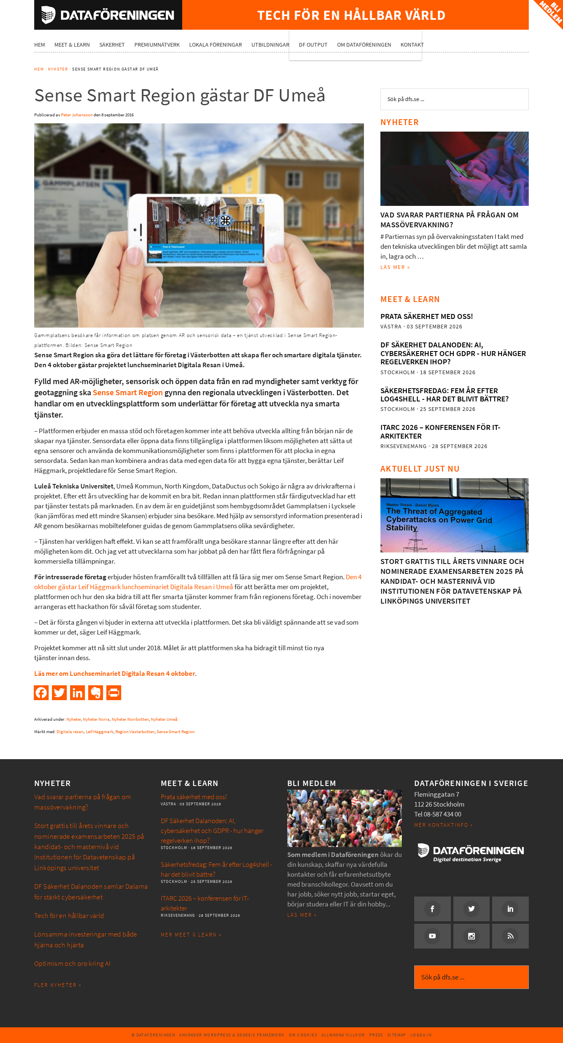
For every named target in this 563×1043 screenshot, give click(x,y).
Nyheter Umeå (164, 719)
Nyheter (73, 719)
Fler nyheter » (58, 985)
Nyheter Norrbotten (130, 719)
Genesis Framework (261, 1035)
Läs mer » (395, 267)
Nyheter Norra (96, 719)
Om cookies (303, 1035)
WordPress (217, 1035)
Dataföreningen (108, 15)
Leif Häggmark (99, 732)
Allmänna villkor (343, 1035)
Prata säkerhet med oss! (426, 316)
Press (376, 1035)
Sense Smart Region (128, 392)
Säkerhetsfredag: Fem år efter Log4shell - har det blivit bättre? (444, 394)
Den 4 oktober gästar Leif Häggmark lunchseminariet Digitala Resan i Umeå (197, 582)
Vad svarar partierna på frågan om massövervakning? (449, 220)
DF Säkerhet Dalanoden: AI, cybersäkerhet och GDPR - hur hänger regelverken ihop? (453, 353)
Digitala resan (70, 732)
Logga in (421, 1035)
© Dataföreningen (153, 1035)
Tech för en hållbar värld (69, 915)
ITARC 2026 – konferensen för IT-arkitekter (440, 431)
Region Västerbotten (135, 732)
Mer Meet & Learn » (191, 934)
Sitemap (396, 1035)
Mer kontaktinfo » (443, 824)
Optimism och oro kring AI (72, 963)
